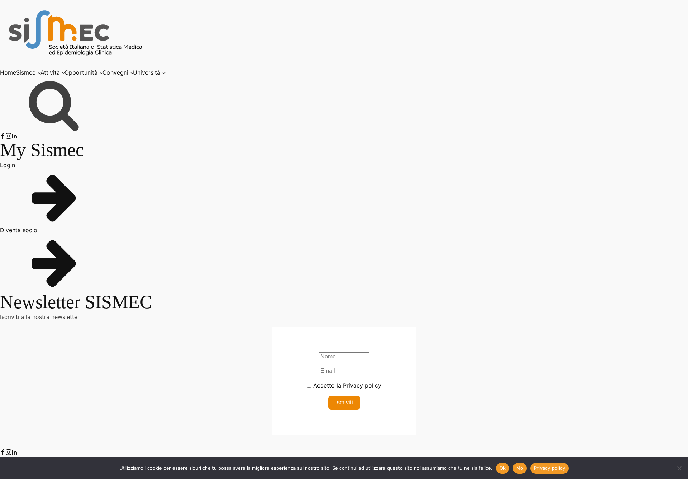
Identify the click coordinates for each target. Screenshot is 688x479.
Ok (503, 468)
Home (8, 72)
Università (146, 72)
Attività (50, 72)
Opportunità (80, 72)
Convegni (115, 72)
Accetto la (346, 385)
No (519, 468)
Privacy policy (362, 385)
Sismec (25, 72)
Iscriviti (344, 402)
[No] (679, 468)
